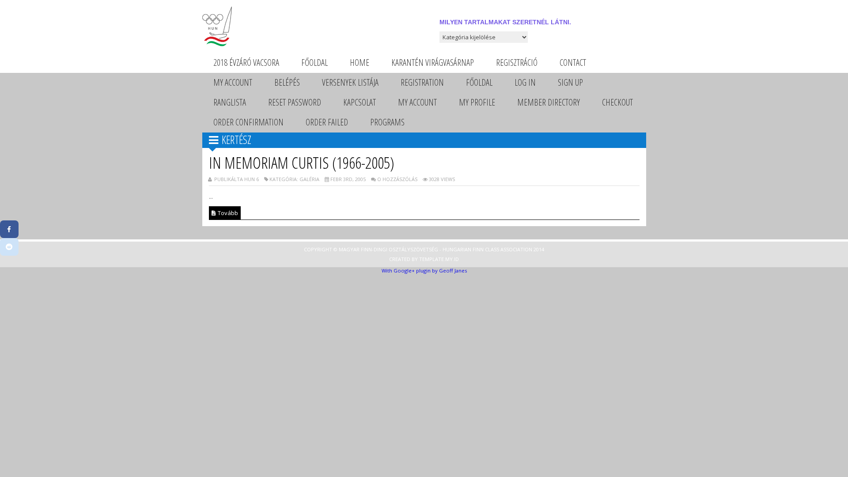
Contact (573, 62)
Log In (525, 82)
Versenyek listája (350, 82)
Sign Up (570, 82)
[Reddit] (9, 247)
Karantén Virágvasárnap (432, 62)
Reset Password (294, 102)
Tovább (227, 213)
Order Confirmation (248, 122)
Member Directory (548, 102)
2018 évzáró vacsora (246, 62)
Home (359, 62)
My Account (232, 82)
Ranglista (229, 102)
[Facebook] (9, 229)
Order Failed (327, 122)
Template (431, 259)
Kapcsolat (359, 102)
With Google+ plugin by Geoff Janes (424, 270)
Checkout (617, 102)
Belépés (287, 82)
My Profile (477, 102)
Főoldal (314, 62)
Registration (422, 82)
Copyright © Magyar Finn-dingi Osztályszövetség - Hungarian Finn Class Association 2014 (424, 249)
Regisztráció (517, 62)
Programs (387, 122)
